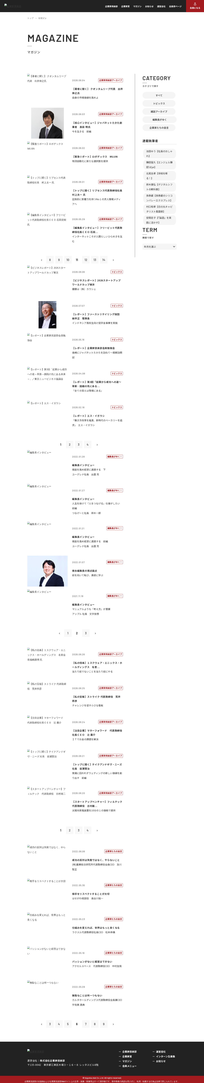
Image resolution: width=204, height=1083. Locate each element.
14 (103, 260)
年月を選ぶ (150, 246)
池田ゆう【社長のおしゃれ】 (159, 153)
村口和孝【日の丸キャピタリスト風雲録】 (159, 209)
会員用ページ (175, 6)
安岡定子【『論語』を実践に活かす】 (158, 220)
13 (94, 260)
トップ (30, 18)
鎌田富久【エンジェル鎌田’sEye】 (159, 164)
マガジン (137, 6)
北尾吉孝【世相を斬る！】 (157, 176)
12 (86, 260)
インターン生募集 (165, 1056)
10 (67, 260)
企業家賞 (125, 6)
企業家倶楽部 (111, 6)
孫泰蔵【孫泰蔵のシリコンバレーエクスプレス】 (159, 198)
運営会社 (161, 6)
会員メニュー (129, 1066)
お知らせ (149, 6)
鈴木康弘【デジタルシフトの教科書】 (159, 187)
